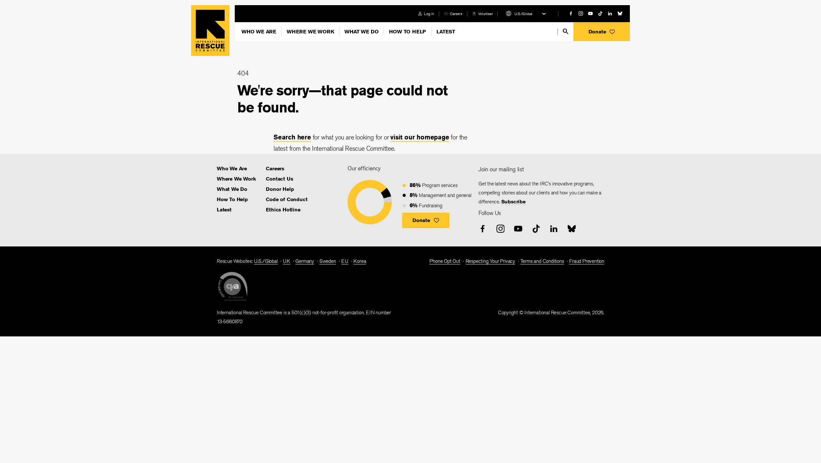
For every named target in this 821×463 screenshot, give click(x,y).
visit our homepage (419, 137)
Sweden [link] (327, 261)
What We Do (361, 32)
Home (210, 30)
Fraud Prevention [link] (586, 261)
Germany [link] (304, 261)
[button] (601, 31)
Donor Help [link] (280, 189)
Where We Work (310, 32)
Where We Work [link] (236, 179)
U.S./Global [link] (266, 261)
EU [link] (344, 261)
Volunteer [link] (485, 13)
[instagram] (581, 13)
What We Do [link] (232, 189)
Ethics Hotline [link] (283, 210)
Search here (292, 137)
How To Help (407, 32)
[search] (565, 31)
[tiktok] (600, 13)
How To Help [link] (232, 199)
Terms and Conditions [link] (542, 261)
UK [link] (286, 261)
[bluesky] (620, 13)
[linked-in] (610, 13)
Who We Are (258, 32)
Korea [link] (359, 261)
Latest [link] (224, 210)
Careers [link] (456, 13)
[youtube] (590, 13)
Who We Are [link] (232, 168)
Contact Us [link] (279, 179)
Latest (445, 32)
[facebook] (571, 13)
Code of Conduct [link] (286, 199)
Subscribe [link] (513, 202)
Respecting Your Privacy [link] (490, 261)
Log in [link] (429, 13)
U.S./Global (523, 13)
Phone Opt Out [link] (444, 261)
